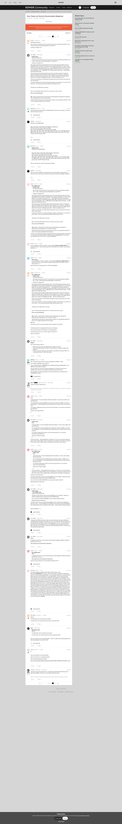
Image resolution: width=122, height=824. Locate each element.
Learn (10, 2)
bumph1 (32, 40)
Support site (69, 7)
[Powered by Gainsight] (61, 689)
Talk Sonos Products (35, 11)
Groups (63, 7)
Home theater (43, 11)
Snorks (32, 184)
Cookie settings (60, 691)
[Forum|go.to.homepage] (36, 7)
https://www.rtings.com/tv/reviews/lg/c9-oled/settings (41, 543)
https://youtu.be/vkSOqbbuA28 (37, 93)
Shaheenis (33, 570)
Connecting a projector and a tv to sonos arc (84, 55)
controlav (32, 669)
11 (54, 36)
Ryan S (32, 382)
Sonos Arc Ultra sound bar (80, 37)
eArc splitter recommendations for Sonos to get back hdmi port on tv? (84, 46)
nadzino (32, 396)
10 (52, 36)
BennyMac (33, 146)
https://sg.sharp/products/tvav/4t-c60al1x (39, 658)
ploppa (32, 257)
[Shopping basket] (115, 3)
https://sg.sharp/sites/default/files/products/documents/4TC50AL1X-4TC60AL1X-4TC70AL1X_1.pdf (50, 660)
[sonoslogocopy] (61, 2)
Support (15, 2)
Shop (6, 2)
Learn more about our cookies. (83, 815)
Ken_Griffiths (33, 54)
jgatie (32, 628)
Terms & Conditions (52, 691)
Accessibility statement (69, 691)
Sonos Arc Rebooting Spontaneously (83, 28)
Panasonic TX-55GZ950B (55, 235)
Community (27, 11)
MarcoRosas (33, 615)
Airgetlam (32, 121)
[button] (86, 7)
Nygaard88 (33, 108)
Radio (20, 2)
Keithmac (33, 359)
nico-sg (32, 649)
